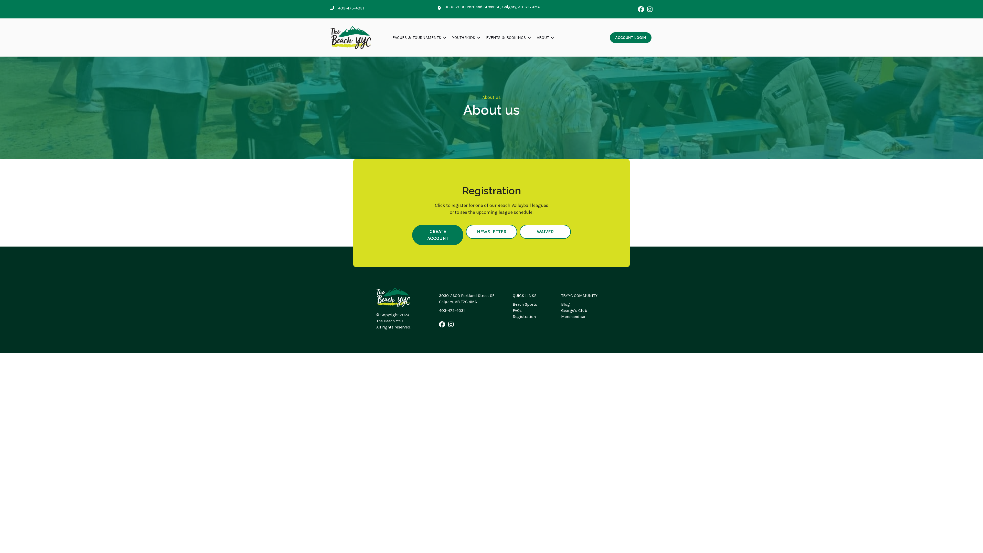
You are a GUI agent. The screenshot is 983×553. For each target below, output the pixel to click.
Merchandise (573, 316)
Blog (565, 304)
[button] (641, 9)
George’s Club (574, 310)
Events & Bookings (506, 37)
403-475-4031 (452, 310)
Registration (524, 316)
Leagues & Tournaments (415, 37)
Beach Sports (525, 304)
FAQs (517, 310)
